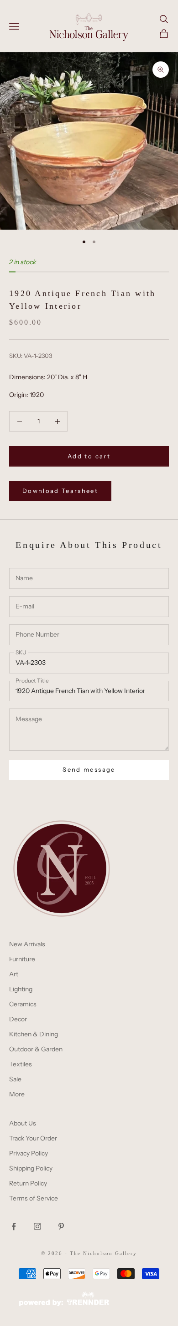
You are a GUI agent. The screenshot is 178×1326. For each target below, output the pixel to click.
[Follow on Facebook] (13, 1226)
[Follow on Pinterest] (61, 1226)
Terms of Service (33, 1198)
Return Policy (28, 1183)
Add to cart (89, 456)
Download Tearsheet (60, 490)
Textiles (20, 1064)
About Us (22, 1123)
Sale (15, 1079)
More (17, 1094)
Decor (18, 1019)
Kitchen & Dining (33, 1034)
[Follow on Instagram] (37, 1226)
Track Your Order (33, 1138)
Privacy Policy (28, 1153)
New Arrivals (27, 944)
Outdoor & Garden (36, 1049)
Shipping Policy (30, 1168)
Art (13, 974)
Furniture (22, 959)
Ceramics (23, 1004)
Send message (89, 769)
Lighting (20, 989)
